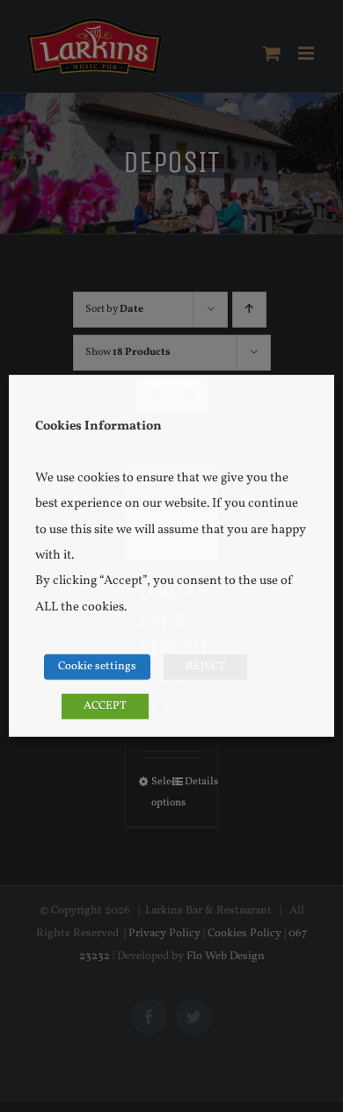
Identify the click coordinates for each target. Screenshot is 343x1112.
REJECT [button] (205, 667)
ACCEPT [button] (105, 706)
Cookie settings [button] (97, 667)
